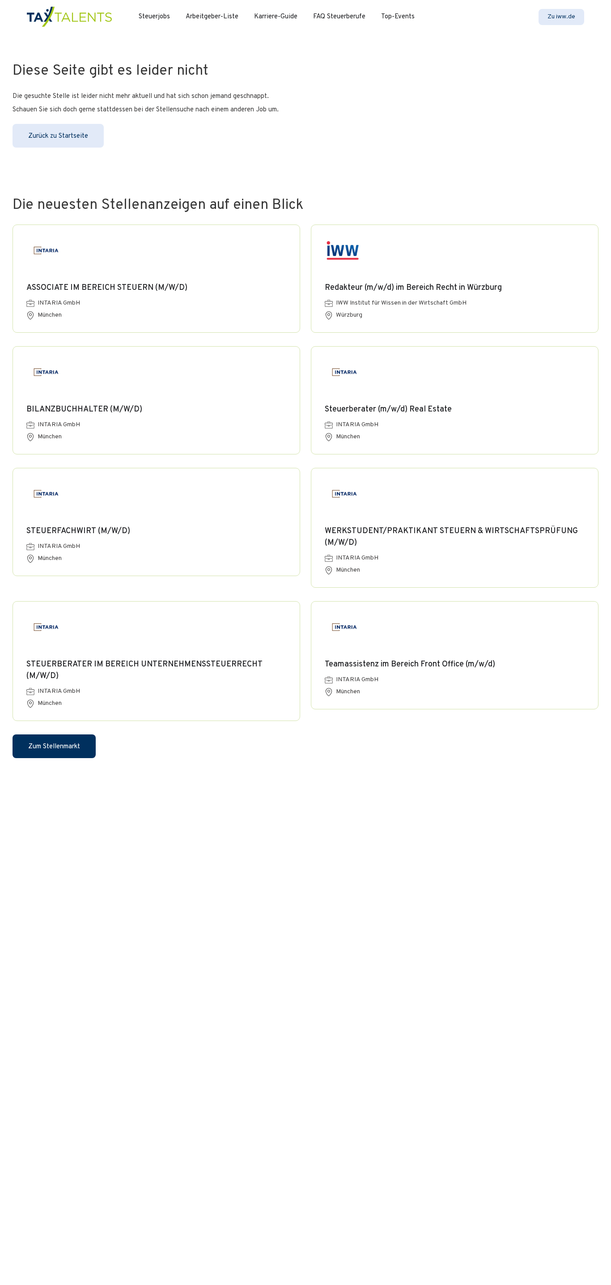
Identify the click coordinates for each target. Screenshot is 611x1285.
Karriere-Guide (275, 17)
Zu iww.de (561, 17)
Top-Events (398, 17)
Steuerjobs (154, 17)
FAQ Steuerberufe (339, 17)
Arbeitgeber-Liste (212, 17)
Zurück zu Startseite (58, 136)
